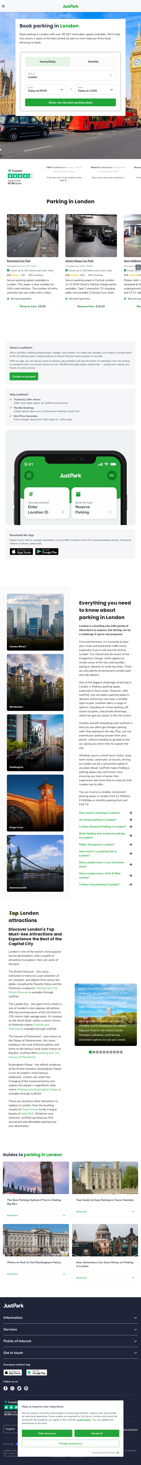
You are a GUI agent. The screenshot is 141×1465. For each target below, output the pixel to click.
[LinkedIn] (26, 1388)
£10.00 (91, 306)
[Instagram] (12, 1388)
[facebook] (5, 1388)
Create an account (23, 376)
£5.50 (33, 306)
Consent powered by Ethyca (104, 1452)
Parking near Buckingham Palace (38, 1089)
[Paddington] (35, 742)
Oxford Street (29, 1109)
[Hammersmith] (35, 863)
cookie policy (84, 1419)
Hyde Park (27, 1114)
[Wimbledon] (35, 682)
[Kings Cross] (35, 802)
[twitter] (19, 1388)
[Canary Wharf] (35, 622)
